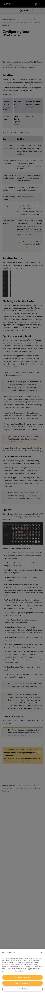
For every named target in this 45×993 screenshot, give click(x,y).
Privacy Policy (19, 971)
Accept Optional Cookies (22, 977)
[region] (22, 971)
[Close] (41, 952)
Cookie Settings (22, 989)
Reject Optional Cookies (22, 983)
